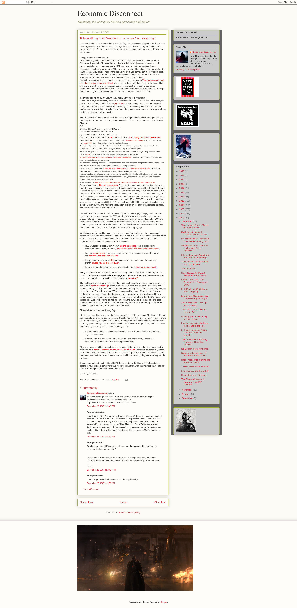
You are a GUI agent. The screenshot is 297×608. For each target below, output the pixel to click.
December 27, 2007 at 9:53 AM (101, 483)
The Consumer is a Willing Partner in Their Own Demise (194, 342)
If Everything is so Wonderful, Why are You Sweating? (195, 256)
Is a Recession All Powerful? (195, 371)
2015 (182, 184)
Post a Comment (91, 489)
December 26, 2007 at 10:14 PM (101, 470)
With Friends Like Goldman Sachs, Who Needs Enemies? (194, 248)
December (187, 221)
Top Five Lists (188, 268)
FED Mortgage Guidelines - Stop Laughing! (194, 290)
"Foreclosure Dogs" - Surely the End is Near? (195, 226)
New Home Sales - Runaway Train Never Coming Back (195, 240)
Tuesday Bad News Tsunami (195, 366)
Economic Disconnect (109, 13)
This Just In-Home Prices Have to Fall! (193, 310)
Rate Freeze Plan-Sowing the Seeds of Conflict (195, 361)
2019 (182, 171)
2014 (182, 188)
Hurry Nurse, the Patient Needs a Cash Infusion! (194, 274)
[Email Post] (126, 379)
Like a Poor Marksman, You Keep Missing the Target (194, 297)
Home (123, 502)
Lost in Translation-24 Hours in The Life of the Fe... (195, 324)
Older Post (160, 502)
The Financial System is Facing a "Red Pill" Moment (193, 382)
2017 (182, 175)
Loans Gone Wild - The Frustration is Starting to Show (194, 282)
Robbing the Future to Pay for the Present (194, 317)
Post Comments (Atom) (129, 512)
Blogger (164, 602)
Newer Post (86, 502)
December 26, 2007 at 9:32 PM (101, 437)
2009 (182, 209)
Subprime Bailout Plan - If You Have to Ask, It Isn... (194, 354)
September (187, 398)
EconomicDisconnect (97, 393)
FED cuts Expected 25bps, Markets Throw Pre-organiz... (194, 332)
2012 (182, 196)
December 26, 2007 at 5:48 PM (101, 406)
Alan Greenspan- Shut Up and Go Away (194, 304)
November (187, 390)
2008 (182, 213)
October (186, 394)
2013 (182, 192)
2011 (182, 201)
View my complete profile (188, 69)
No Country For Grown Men (195, 349)
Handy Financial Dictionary (194, 375)
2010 (182, 205)
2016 (182, 179)
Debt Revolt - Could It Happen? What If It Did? (194, 233)
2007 (182, 217)
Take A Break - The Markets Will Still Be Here (194, 263)
